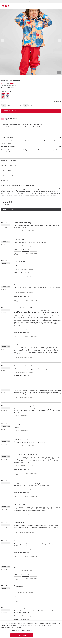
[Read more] (31, 194)
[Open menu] (59, 6)
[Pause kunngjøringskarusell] (59, 1)
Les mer (7, 119)
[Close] (59, 623)
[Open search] (52, 6)
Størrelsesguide (57, 101)
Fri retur (31, 1)
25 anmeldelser (10, 87)
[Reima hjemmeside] (5, 6)
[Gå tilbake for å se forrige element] (2, 40)
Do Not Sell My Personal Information (21, 630)
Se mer (4, 130)
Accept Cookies (21, 635)
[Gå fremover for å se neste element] (59, 40)
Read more (6, 198)
